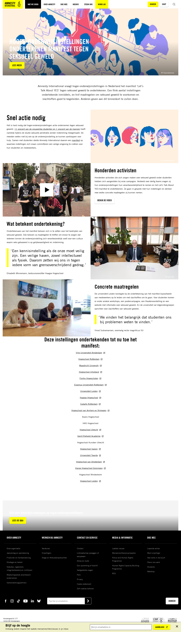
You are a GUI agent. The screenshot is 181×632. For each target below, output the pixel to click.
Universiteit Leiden (89, 391)
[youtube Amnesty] (25, 601)
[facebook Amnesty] (5, 601)
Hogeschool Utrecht (89, 429)
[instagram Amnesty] (12, 601)
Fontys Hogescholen (89, 378)
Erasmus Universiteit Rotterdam (89, 384)
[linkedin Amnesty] (32, 601)
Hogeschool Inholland (89, 372)
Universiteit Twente (89, 455)
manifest (76, 140)
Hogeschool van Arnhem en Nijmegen (88, 410)
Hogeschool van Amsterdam (89, 461)
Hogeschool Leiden (89, 481)
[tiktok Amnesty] (18, 601)
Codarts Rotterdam (89, 404)
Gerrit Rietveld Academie (88, 436)
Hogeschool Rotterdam (88, 359)
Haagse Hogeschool (89, 397)
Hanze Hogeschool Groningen (89, 468)
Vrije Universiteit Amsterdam (89, 352)
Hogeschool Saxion (89, 449)
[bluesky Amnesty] (38, 601)
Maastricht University (89, 365)
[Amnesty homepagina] (13, 4)
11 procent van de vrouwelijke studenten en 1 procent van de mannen (47, 129)
